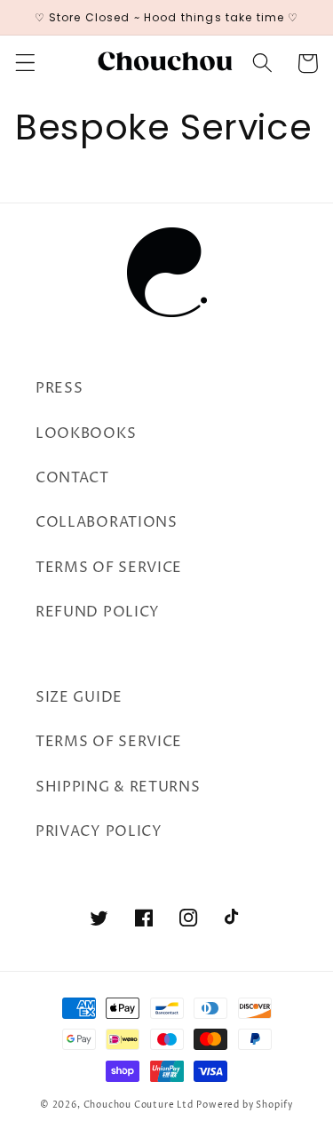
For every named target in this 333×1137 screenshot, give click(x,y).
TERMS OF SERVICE (109, 567)
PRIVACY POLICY (99, 831)
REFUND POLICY (98, 612)
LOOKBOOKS (86, 433)
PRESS (59, 388)
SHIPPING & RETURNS (118, 787)
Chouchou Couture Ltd (138, 1105)
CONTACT (72, 478)
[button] (25, 63)
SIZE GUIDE (79, 697)
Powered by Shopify (244, 1105)
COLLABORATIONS (107, 522)
